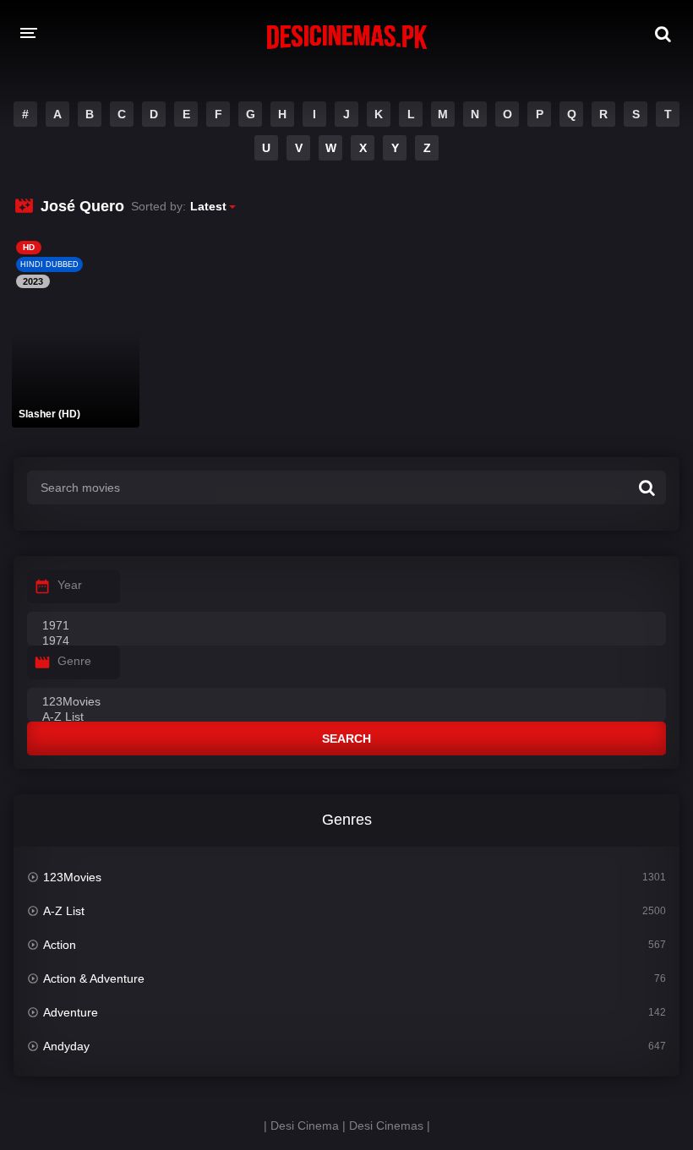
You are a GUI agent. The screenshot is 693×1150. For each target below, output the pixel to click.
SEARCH (346, 738)
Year (69, 584)
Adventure (70, 1012)
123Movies (72, 877)
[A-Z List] (346, 717)
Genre (74, 661)
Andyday (66, 1046)
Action (59, 944)
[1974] (346, 641)
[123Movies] (346, 702)
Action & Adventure (94, 978)
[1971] (346, 626)
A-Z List (64, 911)
